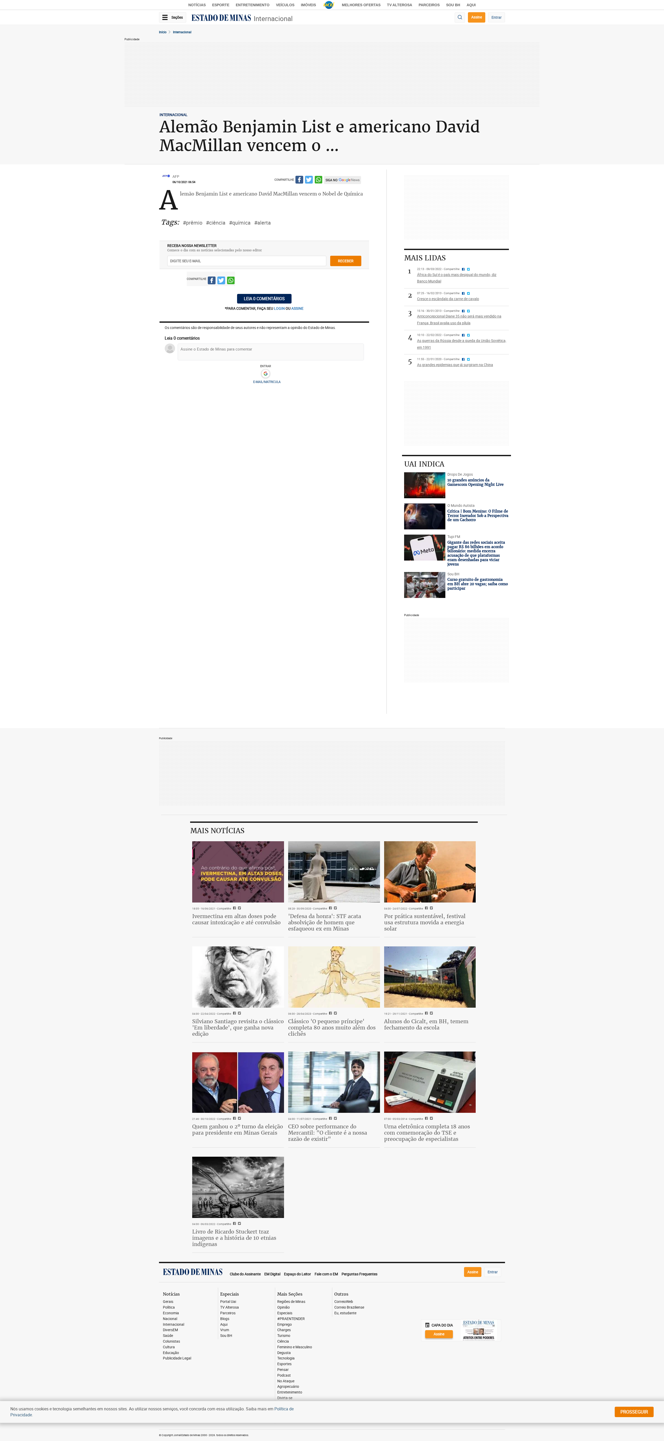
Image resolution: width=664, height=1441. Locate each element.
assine (297, 308)
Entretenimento (252, 5)
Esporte (220, 5)
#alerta (262, 222)
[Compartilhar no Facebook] (299, 181)
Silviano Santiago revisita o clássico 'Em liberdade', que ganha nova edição (238, 1027)
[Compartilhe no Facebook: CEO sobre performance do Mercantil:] (330, 1119)
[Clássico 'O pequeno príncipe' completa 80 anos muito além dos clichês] (334, 977)
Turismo (283, 1336)
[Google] (265, 374)
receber (346, 260)
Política (169, 1307)
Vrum (224, 1330)
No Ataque (285, 1381)
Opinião (283, 1307)
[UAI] (328, 5)
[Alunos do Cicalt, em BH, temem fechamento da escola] (430, 977)
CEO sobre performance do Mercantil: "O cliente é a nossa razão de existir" (327, 1132)
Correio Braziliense (349, 1307)
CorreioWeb (343, 1301)
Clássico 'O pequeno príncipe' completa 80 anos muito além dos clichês (332, 1027)
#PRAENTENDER (291, 1319)
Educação (171, 1353)
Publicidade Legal (177, 1358)
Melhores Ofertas (361, 5)
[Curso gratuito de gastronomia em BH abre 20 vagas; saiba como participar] (424, 585)
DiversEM (170, 1330)
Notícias (197, 5)
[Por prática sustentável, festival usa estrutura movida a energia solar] (430, 872)
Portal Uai (228, 1301)
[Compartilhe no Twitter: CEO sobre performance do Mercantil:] (335, 1119)
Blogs (224, 1319)
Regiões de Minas (291, 1301)
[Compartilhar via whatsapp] (318, 181)
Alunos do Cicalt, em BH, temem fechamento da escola (426, 1024)
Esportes (284, 1364)
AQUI (471, 5)
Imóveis (308, 5)
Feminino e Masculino (294, 1347)
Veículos (285, 5)
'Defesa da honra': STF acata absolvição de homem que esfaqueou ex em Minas (324, 922)
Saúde (168, 1336)
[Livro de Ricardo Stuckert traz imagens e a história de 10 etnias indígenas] (238, 1187)
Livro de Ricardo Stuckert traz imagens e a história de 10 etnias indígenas (234, 1238)
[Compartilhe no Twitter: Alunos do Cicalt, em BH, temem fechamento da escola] (430, 1014)
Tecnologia (286, 1358)
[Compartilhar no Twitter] (309, 181)
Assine (476, 17)
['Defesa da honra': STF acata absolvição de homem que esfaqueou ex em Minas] (334, 872)
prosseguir (634, 1412)
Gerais (168, 1301)
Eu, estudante (345, 1313)
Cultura (169, 1347)
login (280, 308)
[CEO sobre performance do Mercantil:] (334, 1082)
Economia (171, 1313)
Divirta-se (284, 1398)
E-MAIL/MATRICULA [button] (267, 382)
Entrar (497, 17)
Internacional (273, 19)
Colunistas (171, 1341)
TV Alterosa (399, 5)
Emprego (284, 1324)
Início (163, 32)
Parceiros (429, 5)
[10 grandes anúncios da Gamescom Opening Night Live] (424, 485)
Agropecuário (288, 1386)
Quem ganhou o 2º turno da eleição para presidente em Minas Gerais (237, 1129)
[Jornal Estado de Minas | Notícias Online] (221, 18)
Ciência (283, 1341)
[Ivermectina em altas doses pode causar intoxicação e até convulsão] (238, 872)
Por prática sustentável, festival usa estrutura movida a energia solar (425, 922)
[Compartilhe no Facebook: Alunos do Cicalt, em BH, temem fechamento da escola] (426, 1014)
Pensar (283, 1370)
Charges (284, 1330)
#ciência (215, 222)
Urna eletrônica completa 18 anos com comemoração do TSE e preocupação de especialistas (427, 1132)
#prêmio (192, 222)
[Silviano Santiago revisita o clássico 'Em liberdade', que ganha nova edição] (238, 977)
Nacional (170, 1319)
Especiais (284, 1313)
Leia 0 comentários (264, 298)
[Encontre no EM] (460, 17)
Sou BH (453, 5)
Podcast (284, 1375)
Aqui (223, 1324)
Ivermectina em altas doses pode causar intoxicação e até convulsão (236, 919)
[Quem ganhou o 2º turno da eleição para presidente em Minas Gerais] (238, 1082)
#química (240, 222)
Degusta (284, 1353)
